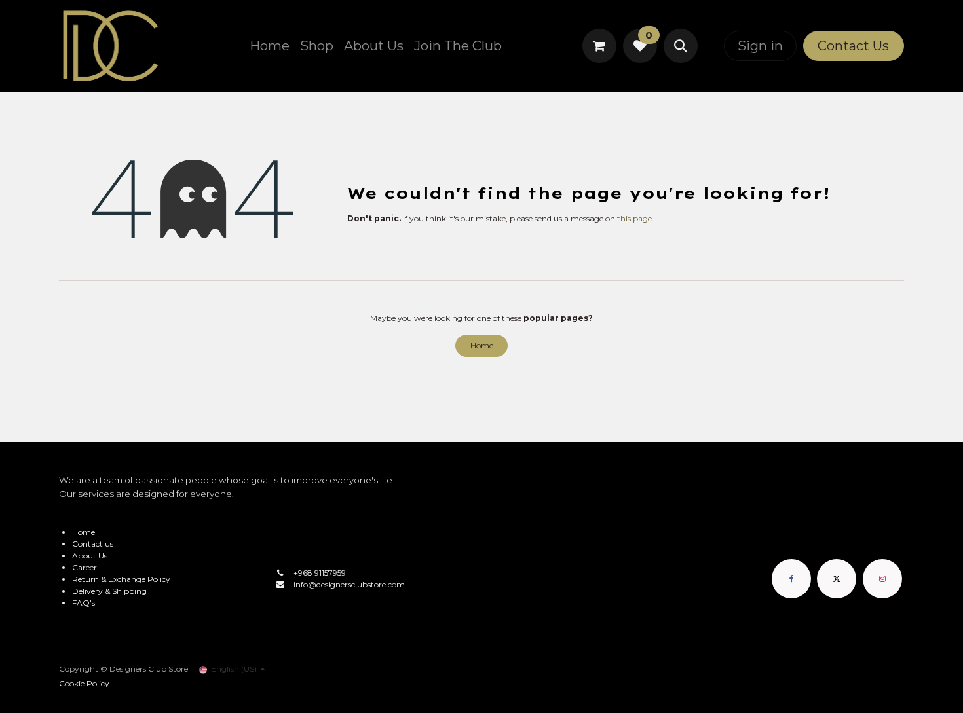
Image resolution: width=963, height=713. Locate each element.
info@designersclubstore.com (349, 584)
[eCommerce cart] (599, 46)
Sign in (760, 46)
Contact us (92, 544)
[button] (681, 46)
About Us (89, 555)
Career (84, 567)
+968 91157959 (319, 572)
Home (481, 345)
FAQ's (83, 603)
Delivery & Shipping (109, 591)
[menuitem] (269, 46)
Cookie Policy (84, 683)
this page (634, 218)
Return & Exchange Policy (121, 579)
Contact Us (853, 46)
